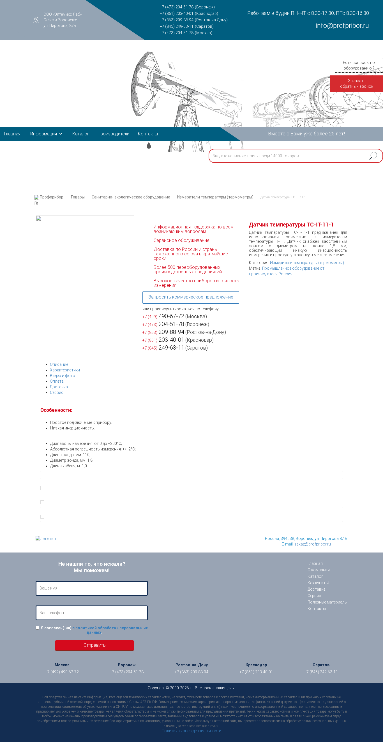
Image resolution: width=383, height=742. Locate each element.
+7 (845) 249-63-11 (176, 26)
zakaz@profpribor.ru (312, 544)
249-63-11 (163, 347)
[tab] (196, 364)
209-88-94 (163, 332)
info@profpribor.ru (342, 25)
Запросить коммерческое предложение (190, 297)
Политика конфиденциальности (191, 731)
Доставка (59, 387)
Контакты (148, 134)
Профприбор (51, 197)
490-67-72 (163, 316)
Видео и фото (62, 375)
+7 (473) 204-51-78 (176, 7)
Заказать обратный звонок (356, 83)
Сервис (56, 392)
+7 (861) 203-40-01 (176, 13)
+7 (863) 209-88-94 (176, 20)
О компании (319, 570)
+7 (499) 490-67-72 (62, 672)
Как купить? (318, 583)
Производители (114, 134)
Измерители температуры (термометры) (215, 197)
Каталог (80, 134)
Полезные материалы (327, 602)
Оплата (57, 381)
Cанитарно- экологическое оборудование (131, 197)
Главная (12, 134)
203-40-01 (163, 339)
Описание (59, 364)
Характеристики (65, 370)
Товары (77, 197)
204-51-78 (163, 324)
